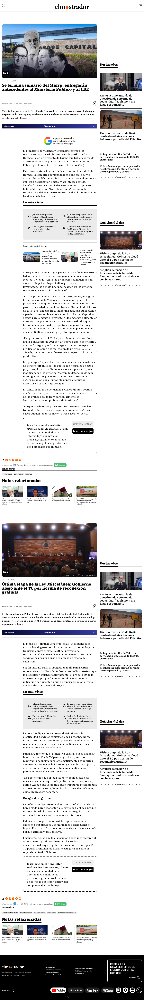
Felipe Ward (7, 474)
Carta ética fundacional (53, 969)
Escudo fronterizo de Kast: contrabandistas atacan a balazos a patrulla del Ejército (120, 136)
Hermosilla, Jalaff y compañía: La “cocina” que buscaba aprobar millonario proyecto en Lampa (50, 257)
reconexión (51, 913)
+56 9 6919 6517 (7, 975)
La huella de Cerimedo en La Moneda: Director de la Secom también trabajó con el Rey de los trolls (80, 230)
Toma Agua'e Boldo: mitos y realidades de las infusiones (44, 229)
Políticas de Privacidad (53, 974)
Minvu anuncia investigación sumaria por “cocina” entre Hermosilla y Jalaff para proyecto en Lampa (88, 257)
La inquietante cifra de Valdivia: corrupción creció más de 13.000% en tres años (119, 157)
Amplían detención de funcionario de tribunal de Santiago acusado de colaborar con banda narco (119, 274)
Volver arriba (6, 990)
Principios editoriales (52, 972)
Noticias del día (112, 222)
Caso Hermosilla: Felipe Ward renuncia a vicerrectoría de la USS (36, 500)
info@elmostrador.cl (19, 975)
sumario (28, 474)
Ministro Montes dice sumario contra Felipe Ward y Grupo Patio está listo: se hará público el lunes (12, 501)
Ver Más (120, 177)
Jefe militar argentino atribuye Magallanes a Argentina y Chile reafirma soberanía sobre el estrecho (45, 218)
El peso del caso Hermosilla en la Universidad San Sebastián (61, 500)
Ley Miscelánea (26, 913)
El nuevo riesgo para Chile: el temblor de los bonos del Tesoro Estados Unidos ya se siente (79, 218)
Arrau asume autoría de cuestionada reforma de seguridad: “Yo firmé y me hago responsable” (117, 100)
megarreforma (39, 913)
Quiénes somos (50, 967)
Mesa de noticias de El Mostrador (18, 103)
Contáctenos (79, 973)
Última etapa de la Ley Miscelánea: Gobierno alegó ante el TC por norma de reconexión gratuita (119, 258)
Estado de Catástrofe (10, 913)
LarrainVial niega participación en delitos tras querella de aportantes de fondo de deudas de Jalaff (86, 501)
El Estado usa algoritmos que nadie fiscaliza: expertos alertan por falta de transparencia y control (120, 169)
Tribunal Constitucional (67, 913)
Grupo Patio (18, 474)
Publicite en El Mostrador (84, 968)
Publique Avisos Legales (83, 971)
